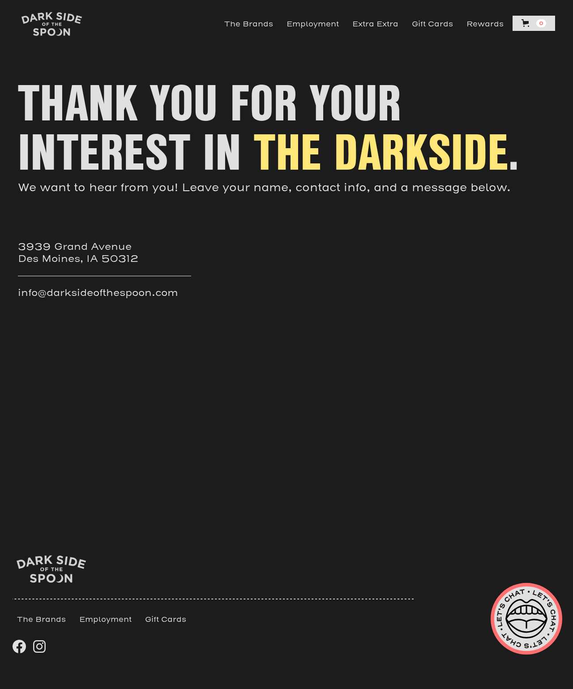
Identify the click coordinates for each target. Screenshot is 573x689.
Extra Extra (375, 24)
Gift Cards (432, 24)
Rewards (485, 24)
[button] (534, 23)
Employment (312, 24)
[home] (52, 24)
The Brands (248, 24)
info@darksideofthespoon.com (98, 293)
